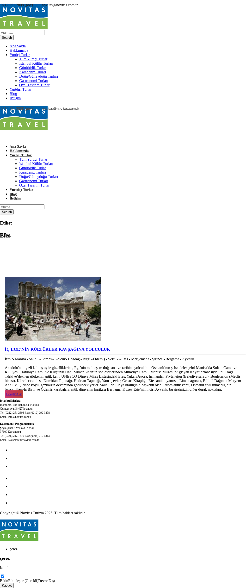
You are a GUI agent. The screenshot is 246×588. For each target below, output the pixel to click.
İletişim (15, 98)
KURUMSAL (21, 466)
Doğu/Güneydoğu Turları (38, 76)
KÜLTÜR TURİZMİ (26, 450)
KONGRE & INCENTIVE (31, 458)
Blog (13, 94)
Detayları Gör (14, 394)
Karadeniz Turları (32, 72)
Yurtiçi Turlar (20, 55)
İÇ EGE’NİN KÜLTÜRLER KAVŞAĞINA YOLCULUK (57, 349)
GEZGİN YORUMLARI (29, 495)
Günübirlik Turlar (32, 68)
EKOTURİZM (21, 478)
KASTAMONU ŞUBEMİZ (31, 486)
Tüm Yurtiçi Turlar (33, 59)
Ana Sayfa (18, 46)
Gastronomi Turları (33, 81)
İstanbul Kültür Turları (36, 63)
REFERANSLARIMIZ (28, 503)
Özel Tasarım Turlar (34, 85)
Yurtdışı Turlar (20, 89)
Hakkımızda (19, 50)
